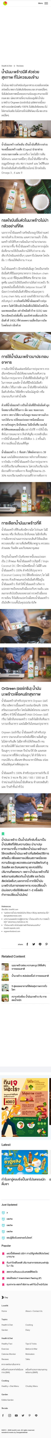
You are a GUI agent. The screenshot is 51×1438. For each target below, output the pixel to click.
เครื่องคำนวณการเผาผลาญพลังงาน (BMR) (36, 1371)
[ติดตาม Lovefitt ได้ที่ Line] (36, 1415)
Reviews (20, 65)
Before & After (31, 1349)
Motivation (30, 1354)
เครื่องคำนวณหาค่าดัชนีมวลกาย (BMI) (12, 1371)
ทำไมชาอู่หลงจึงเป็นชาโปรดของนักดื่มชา (23, 1181)
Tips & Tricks (31, 1343)
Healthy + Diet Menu (10, 1386)
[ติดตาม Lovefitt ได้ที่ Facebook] (4, 1415)
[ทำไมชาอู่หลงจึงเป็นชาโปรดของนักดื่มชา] (25, 1162)
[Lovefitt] (12, 3)
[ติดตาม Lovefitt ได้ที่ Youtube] (16, 1415)
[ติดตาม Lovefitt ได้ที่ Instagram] (10, 1415)
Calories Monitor (9, 1354)
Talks (28, 1359)
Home (4, 1311)
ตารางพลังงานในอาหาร (11, 1364)
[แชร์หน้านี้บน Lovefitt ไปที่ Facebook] (27, 944)
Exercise (5, 1349)
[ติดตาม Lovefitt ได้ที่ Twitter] (23, 1415)
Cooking (29, 1325)
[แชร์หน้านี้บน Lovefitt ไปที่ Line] (40, 944)
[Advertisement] (25, 34)
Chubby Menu (32, 1386)
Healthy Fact (7, 1343)
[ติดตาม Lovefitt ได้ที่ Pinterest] (29, 1415)
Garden (5, 1330)
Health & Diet (7, 65)
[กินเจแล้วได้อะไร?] (25, 1107)
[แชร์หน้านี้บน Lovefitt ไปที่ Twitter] (34, 944)
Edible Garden (8, 1400)
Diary (28, 1330)
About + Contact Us (34, 1311)
